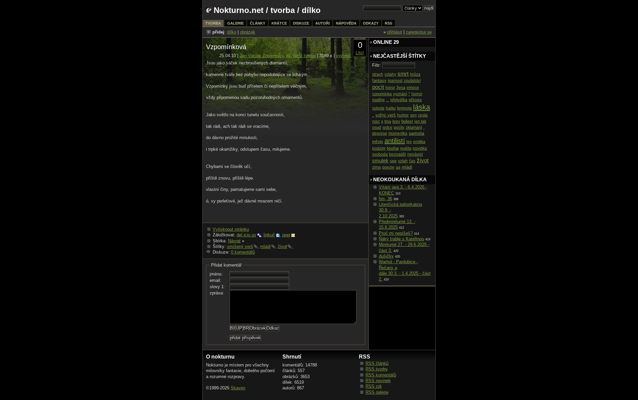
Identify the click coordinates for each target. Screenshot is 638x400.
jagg (286, 234)
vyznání (400, 94)
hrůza (415, 74)
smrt (403, 74)
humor (403, 115)
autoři (322, 23)
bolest (407, 121)
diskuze (301, 23)
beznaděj (397, 154)
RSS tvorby (377, 368)
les (409, 141)
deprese (379, 133)
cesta (423, 115)
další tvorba (304, 55)
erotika (419, 141)
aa (398, 167)
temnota (404, 108)
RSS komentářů (381, 374)
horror (416, 94)
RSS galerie (377, 392)
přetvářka (398, 100)
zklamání (414, 127)
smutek (380, 160)
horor (390, 87)
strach (377, 74)
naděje (378, 100)
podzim (378, 148)
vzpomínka (382, 94)
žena (400, 87)
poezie (388, 167)
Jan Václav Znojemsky (261, 55)
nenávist (415, 154)
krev (396, 121)
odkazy (370, 23)
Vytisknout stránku (231, 229)
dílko (231, 32)
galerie (235, 23)
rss (388, 23)
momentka (397, 133)
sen (413, 115)
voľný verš (385, 115)
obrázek (247, 32)
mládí (265, 246)
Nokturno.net (239, 10)
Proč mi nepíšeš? (396, 233)
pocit (378, 87)
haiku (391, 108)
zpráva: (217, 292)
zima (376, 167)
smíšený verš (240, 246)
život (282, 246)
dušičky (386, 256)
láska (421, 107)
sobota (378, 108)
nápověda (346, 23)
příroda (415, 100)
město (377, 141)
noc (376, 121)
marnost (395, 80)
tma (387, 121)
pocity (399, 127)
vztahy (390, 74)
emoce (413, 87)
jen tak (420, 121)
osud (376, 127)
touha (393, 148)
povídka (420, 148)
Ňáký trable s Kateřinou (401, 238)
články (257, 23)
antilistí (394, 140)
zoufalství (412, 80)
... (387, 100)
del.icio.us (246, 234)
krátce (279, 23)
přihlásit (394, 32)
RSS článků (377, 363)
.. (373, 115)
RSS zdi (373, 386)
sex (393, 160)
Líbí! (360, 52)
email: (215, 280)
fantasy (379, 80)
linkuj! (269, 234)
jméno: (216, 274)
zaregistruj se (419, 32)
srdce (387, 127)
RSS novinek (378, 380)
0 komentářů (243, 252)
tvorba (282, 10)
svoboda (380, 154)
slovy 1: (217, 286)
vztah (403, 161)
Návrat (234, 240)
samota (416, 133)
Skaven (238, 387)
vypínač (343, 55)
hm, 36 (385, 198)
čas (412, 161)
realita (405, 148)
